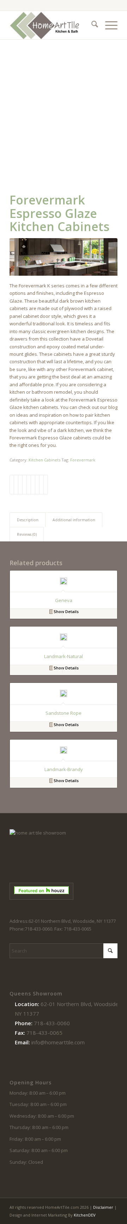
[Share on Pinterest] (24, 484)
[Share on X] (16, 484)
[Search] (91, 25)
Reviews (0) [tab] (27, 534)
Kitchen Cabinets (44, 459)
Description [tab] (27, 519)
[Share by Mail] (46, 484)
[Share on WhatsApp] (20, 484)
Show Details (66, 611)
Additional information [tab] (74, 519)
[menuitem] (91, 25)
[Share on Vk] (37, 484)
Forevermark (82, 459)
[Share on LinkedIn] (29, 484)
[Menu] (107, 25)
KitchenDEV (85, 1215)
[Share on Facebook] (12, 484)
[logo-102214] (53, 25)
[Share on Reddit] (41, 484)
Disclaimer (103, 1207)
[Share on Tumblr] (33, 484)
